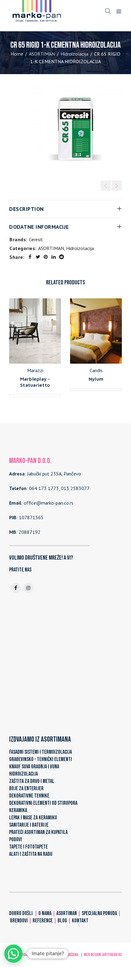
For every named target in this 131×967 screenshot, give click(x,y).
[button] (13, 954)
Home (17, 54)
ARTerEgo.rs (112, 954)
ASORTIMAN (42, 54)
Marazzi (35, 370)
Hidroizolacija (74, 54)
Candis (96, 370)
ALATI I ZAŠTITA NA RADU (30, 854)
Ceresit (36, 239)
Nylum (96, 379)
